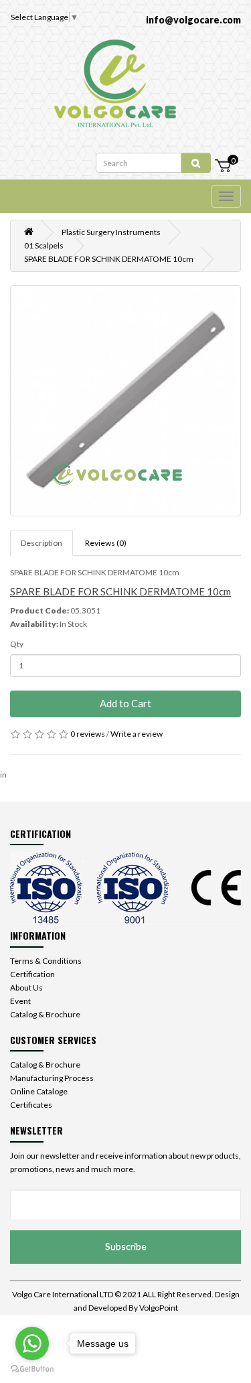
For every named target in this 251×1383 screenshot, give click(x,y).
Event (20, 1001)
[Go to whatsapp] (32, 1343)
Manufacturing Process (52, 1078)
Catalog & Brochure (45, 1014)
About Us (26, 987)
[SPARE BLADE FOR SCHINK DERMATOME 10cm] (125, 400)
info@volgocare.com (193, 19)
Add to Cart (125, 703)
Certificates (31, 1105)
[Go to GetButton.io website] (32, 1369)
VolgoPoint (158, 1308)
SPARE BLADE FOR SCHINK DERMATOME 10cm (108, 259)
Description (41, 543)
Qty (16, 644)
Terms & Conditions (46, 961)
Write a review (136, 734)
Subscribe (126, 1246)
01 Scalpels (44, 245)
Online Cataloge (39, 1091)
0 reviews (87, 734)
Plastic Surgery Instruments (111, 232)
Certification (32, 974)
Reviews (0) (106, 543)
